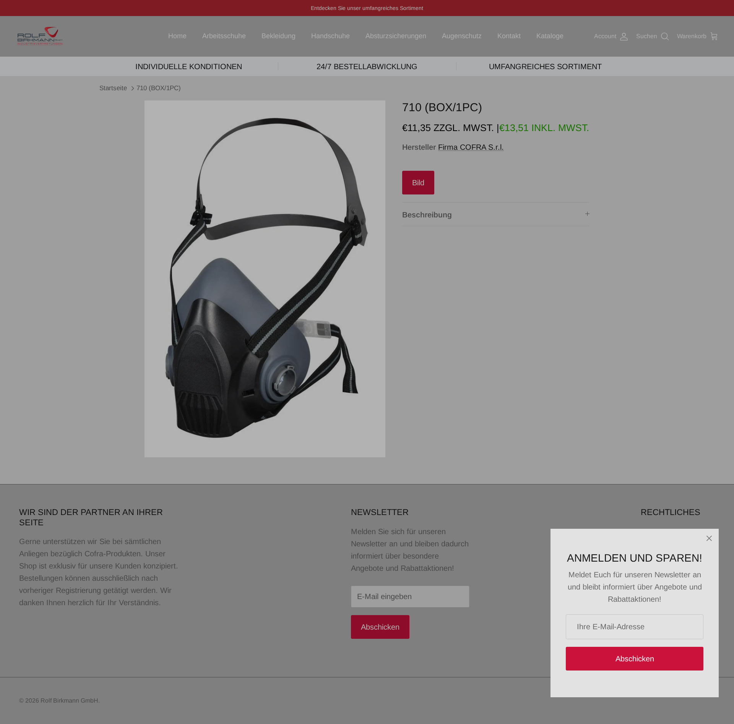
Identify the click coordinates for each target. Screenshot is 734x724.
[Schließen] (709, 538)
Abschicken (634, 658)
